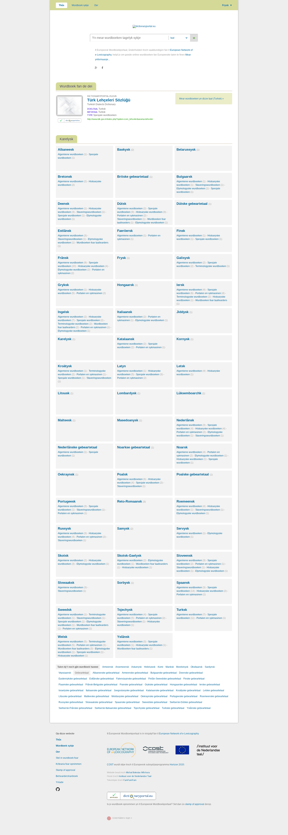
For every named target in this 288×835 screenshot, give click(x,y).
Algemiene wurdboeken (72, 154)
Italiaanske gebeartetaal (98, 690)
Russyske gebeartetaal (71, 702)
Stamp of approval (65, 770)
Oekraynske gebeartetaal (154, 696)
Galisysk (183, 258)
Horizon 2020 (177, 764)
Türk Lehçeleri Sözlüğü (108, 100)
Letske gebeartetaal (213, 690)
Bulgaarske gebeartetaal (163, 672)
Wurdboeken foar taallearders (75, 648)
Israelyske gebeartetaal (71, 690)
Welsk (62, 637)
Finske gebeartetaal (194, 678)
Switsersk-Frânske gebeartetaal (75, 708)
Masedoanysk (129, 420)
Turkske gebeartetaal (173, 708)
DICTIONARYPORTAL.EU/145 (102, 96)
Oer (96, 5)
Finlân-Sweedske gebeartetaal (164, 678)
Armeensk (107, 667)
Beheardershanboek (67, 776)
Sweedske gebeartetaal (154, 702)
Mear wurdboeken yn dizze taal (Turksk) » (201, 98)
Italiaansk (124, 312)
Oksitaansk (196, 667)
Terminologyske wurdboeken (212, 266)
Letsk (181, 366)
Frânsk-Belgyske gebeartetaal (101, 684)
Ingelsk (63, 312)
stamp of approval (194, 804)
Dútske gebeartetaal (194, 204)
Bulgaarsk (184, 176)
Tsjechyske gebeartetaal (146, 708)
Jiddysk (184, 312)
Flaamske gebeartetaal (71, 684)
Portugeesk (66, 501)
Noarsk (182, 447)
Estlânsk (64, 231)
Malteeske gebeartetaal (96, 696)
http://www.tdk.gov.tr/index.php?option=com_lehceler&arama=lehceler (120, 119)
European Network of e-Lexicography (179, 733)
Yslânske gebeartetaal (199, 708)
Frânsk (63, 258)
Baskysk (125, 149)
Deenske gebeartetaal (191, 672)
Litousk (65, 393)
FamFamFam (129, 780)
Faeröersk (125, 231)
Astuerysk (136, 667)
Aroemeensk (122, 667)
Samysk (125, 528)
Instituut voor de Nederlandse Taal (135, 776)
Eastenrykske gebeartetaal (73, 678)
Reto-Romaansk (131, 501)
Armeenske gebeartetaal (135, 672)
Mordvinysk (182, 667)
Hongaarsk (127, 285)
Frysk (227, 5)
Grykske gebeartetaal (156, 684)
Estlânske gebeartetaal (101, 678)
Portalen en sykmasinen (131, 215)
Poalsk (122, 474)
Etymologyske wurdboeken (193, 188)
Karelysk (66, 339)
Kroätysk (65, 366)
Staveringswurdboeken (209, 185)
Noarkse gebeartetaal (135, 447)
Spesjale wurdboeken (71, 215)
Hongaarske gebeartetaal (183, 684)
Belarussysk (188, 149)
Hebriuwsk (149, 667)
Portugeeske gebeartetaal (183, 696)
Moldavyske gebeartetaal (124, 696)
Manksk (170, 667)
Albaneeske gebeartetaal (106, 672)
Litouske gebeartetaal (70, 696)
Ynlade (59, 782)
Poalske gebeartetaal (195, 474)
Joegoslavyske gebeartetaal (129, 690)
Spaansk (183, 583)
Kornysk (185, 339)
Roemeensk (186, 501)
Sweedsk (65, 610)
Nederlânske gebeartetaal (77, 447)
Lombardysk (128, 393)
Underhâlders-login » (122, 818)
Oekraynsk (68, 474)
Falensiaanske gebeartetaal (131, 678)
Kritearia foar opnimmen (69, 764)
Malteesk (66, 420)
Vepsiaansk (65, 672)
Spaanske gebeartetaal (127, 702)
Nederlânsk (185, 420)
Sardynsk (210, 667)
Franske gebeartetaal (131, 684)
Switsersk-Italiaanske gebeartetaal (113, 708)
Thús (61, 5)
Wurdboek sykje (80, 5)
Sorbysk (125, 583)
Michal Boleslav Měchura (138, 772)
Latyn (121, 366)
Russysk (64, 528)
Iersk (180, 285)
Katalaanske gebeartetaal (160, 690)
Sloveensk (184, 555)
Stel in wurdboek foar (67, 758)
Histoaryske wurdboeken (151, 212)
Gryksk (63, 285)
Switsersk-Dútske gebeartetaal (186, 702)
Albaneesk (66, 149)
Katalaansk (125, 339)
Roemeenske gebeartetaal (214, 696)
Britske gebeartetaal (134, 176)
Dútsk (121, 204)
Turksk (182, 610)
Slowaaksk (66, 583)
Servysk (183, 528)
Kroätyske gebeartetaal (188, 690)
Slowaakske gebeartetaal (98, 702)
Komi (160, 667)
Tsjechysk (124, 610)
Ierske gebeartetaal (209, 684)
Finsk (181, 231)
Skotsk (63, 555)
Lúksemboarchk (191, 393)
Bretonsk (65, 176)
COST (110, 764)
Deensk (63, 204)
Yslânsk (123, 637)
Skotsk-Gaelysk (129, 555)
